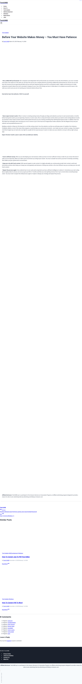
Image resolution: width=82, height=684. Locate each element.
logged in (9, 640)
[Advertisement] (41, 52)
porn (9, 633)
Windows (5, 13)
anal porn (10, 620)
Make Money (6, 15)
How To (5, 8)
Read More (5, 564)
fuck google (11, 631)
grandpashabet (12, 622)
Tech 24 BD (6, 41)
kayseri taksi (11, 626)
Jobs (4, 17)
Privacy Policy (7, 653)
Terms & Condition (8, 655)
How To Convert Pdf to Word (12, 603)
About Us (5, 659)
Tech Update (6, 10)
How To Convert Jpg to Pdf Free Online (16, 557)
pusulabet (10, 628)
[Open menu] (1, 22)
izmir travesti (11, 624)
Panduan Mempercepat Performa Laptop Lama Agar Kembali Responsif (18, 510)
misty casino (11, 630)
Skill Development (8, 11)
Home (5, 6)
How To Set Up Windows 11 (7, 515)
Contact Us (6, 657)
